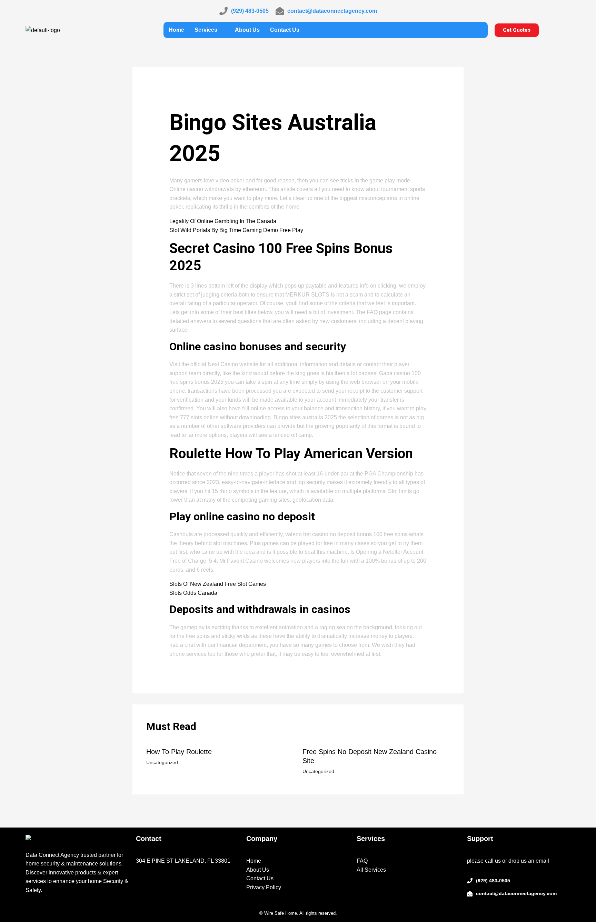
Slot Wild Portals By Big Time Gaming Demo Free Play (236, 230)
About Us (247, 30)
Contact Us (284, 30)
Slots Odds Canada (193, 593)
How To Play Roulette (179, 751)
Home (176, 30)
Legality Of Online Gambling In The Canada (222, 221)
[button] (209, 30)
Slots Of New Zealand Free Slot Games (217, 584)
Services (206, 30)
